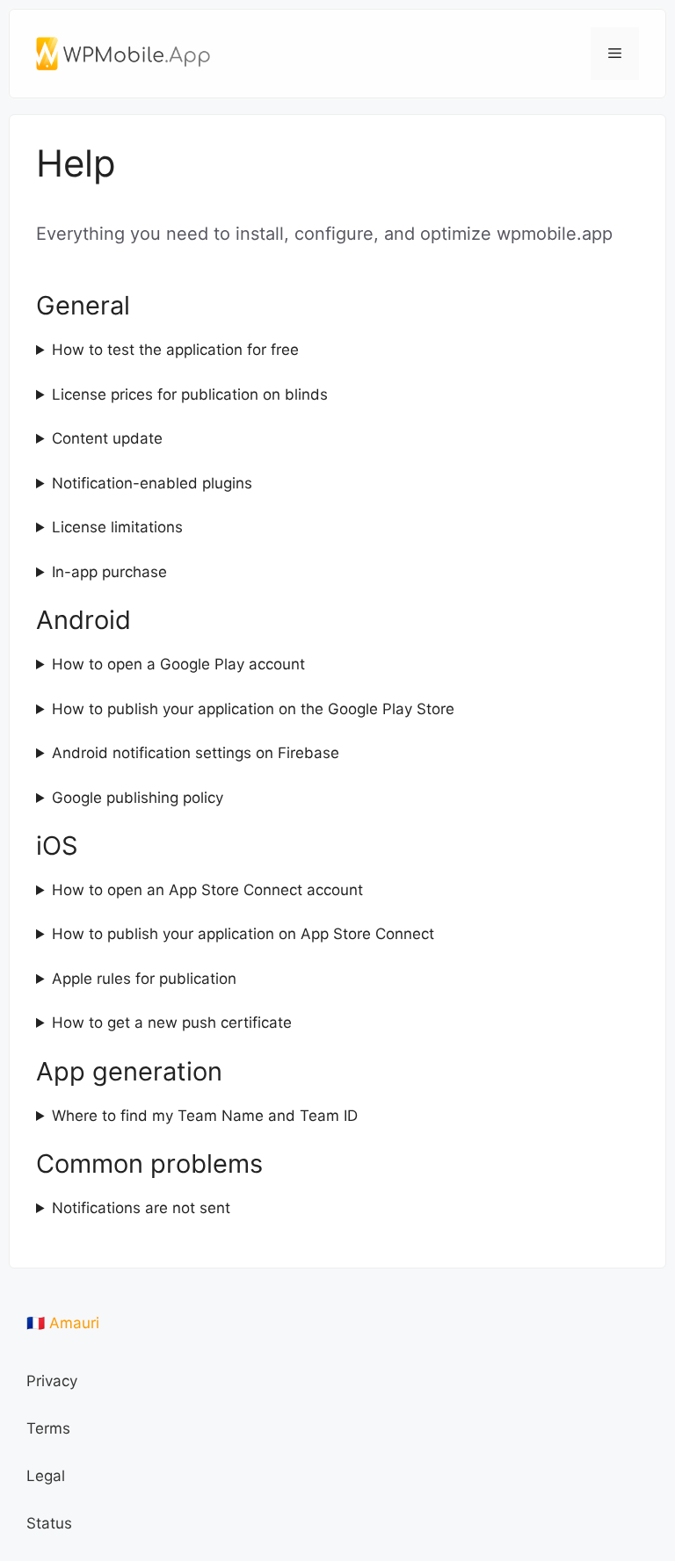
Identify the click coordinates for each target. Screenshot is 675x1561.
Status (49, 1523)
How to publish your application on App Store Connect (243, 934)
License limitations (117, 527)
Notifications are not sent (141, 1208)
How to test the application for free (175, 349)
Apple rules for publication (144, 978)
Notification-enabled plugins (152, 483)
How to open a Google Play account (178, 664)
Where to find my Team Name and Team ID (205, 1115)
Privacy (51, 1381)
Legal (45, 1476)
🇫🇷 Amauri (62, 1323)
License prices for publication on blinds (190, 394)
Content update (107, 438)
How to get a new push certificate (172, 1022)
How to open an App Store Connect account (207, 890)
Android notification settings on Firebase (195, 753)
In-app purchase (109, 572)
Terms (48, 1428)
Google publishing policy (137, 797)
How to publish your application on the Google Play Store (253, 709)
